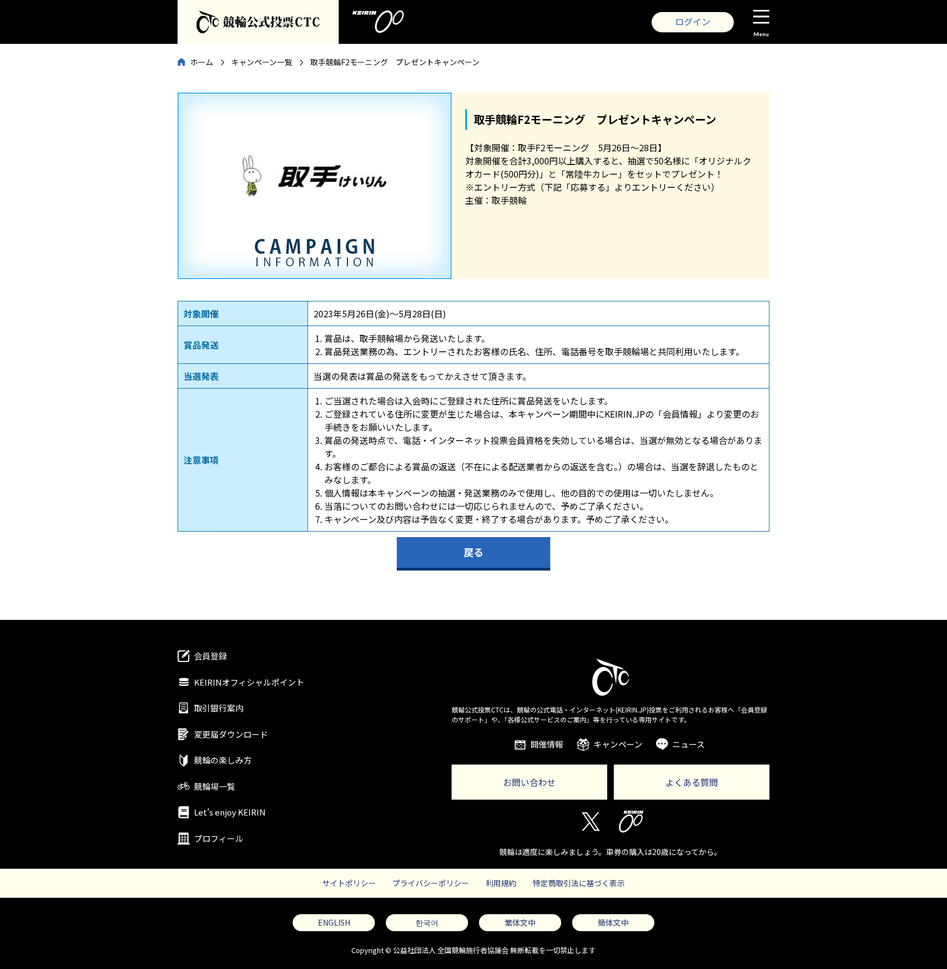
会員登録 (210, 656)
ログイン (692, 21)
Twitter (590, 822)
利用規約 (501, 882)
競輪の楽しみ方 (223, 760)
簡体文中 (613, 922)
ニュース (688, 744)
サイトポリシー (349, 882)
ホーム (201, 61)
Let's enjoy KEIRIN (230, 812)
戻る (473, 552)
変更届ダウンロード (231, 734)
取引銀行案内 (218, 708)
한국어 (426, 922)
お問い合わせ (529, 782)
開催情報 (546, 744)
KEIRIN (631, 822)
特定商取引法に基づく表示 (579, 882)
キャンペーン (618, 744)
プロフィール (218, 838)
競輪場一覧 (214, 786)
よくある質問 (691, 782)
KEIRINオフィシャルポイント (249, 682)
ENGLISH (334, 922)
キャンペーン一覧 (261, 61)
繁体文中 (520, 922)
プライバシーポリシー (430, 882)
